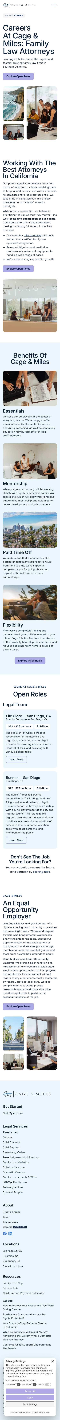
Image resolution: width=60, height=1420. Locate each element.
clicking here (41, 871)
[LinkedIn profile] (10, 1233)
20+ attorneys (32, 235)
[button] (54, 5)
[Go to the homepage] (27, 1094)
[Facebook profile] (5, 1233)
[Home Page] (19, 5)
